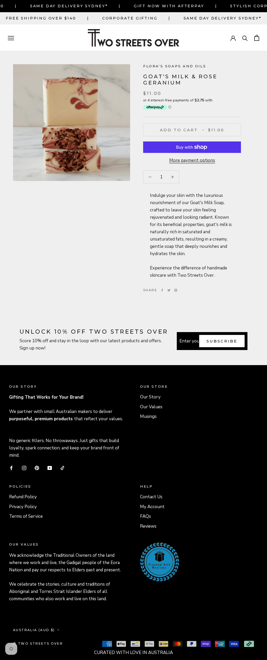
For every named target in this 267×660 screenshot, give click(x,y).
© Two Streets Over (38, 643)
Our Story (150, 397)
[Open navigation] (11, 37)
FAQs (145, 516)
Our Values (151, 407)
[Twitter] (169, 290)
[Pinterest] (175, 290)
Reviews (148, 526)
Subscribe (222, 341)
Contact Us (151, 497)
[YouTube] (49, 467)
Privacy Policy (23, 507)
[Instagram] (24, 467)
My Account (152, 507)
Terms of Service (26, 516)
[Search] (245, 38)
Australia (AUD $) (34, 630)
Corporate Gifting (129, 18)
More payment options (192, 160)
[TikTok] (62, 467)
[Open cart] (256, 38)
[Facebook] (162, 290)
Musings (148, 416)
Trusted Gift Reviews (152, 549)
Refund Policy (23, 497)
